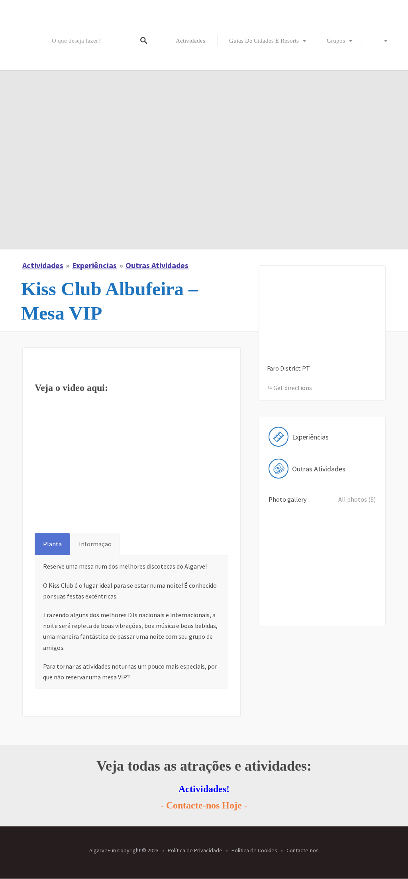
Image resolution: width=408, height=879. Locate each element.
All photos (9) (357, 499)
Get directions (292, 388)
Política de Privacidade (195, 850)
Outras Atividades (157, 265)
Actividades (190, 40)
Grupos (336, 40)
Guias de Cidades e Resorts (264, 40)
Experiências (94, 265)
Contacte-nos (302, 850)
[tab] (52, 544)
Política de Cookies (254, 850)
